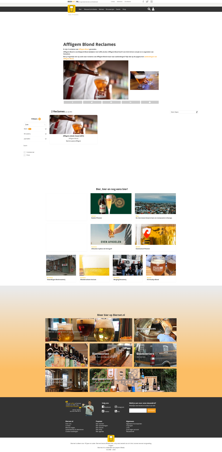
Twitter (106, 412)
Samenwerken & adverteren (74, 429)
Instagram (120, 407)
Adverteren (119, 1)
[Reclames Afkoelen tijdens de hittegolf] (111, 234)
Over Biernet (128, 1)
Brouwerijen (110, 9)
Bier (80, 9)
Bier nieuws (99, 428)
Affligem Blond (84, 49)
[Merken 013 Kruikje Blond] (161, 265)
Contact (113, 1)
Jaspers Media (119, 448)
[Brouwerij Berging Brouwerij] (128, 265)
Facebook (107, 407)
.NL (77, 1)
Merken (101, 9)
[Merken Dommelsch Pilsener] (155, 234)
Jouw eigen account (132, 429)
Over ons (68, 424)
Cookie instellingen (71, 431)
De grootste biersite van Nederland (88, 2)
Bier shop (99, 429)
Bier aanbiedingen (102, 426)
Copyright (129, 426)
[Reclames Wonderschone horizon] (94, 265)
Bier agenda (100, 431)
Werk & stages (70, 428)
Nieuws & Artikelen (90, 9)
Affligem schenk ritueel (71, 136)
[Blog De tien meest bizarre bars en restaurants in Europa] (155, 203)
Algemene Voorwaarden (134, 424)
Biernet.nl (101, 448)
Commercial (30, 152)
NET (74, 1)
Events (118, 9)
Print (28, 155)
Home (69, 14)
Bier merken (100, 424)
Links (128, 428)
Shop (124, 9)
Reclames (75, 14)
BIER (70, 1)
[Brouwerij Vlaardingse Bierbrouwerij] (61, 265)
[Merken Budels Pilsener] (111, 203)
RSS (118, 412)
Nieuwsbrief (130, 431)
